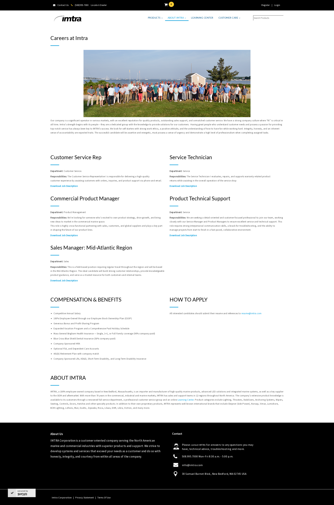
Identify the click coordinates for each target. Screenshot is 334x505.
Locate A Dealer (99, 5)
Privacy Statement (84, 497)
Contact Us (63, 5)
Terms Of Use (103, 497)
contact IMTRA (198, 444)
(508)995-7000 (81, 5)
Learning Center (186, 399)
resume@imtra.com (251, 313)
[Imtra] (67, 18)
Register (265, 5)
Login (277, 5)
